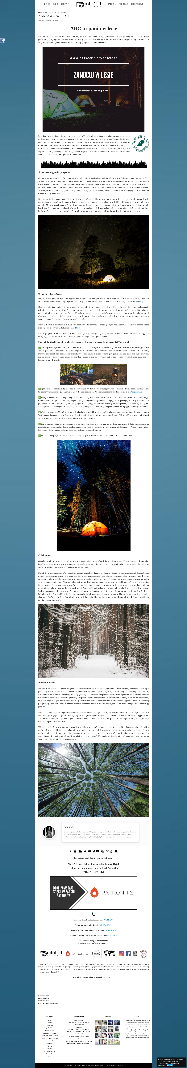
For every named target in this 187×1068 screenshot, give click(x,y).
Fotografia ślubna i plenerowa (49, 1038)
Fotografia (47, 12)
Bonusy (50, 1022)
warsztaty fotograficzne (132, 1031)
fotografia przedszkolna (132, 1022)
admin (56, 20)
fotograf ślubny (142, 1026)
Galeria (112, 4)
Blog (55, 4)
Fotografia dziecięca (50, 1028)
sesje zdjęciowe (133, 1030)
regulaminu (137, 392)
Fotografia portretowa (49, 1033)
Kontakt (65, 4)
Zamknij (169, 1065)
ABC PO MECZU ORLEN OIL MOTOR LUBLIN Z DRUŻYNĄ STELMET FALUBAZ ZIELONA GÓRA (79, 1032)
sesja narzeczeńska (140, 1028)
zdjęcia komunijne (130, 1035)
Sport (49, 1056)
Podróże (123, 4)
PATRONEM (112, 935)
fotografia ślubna (129, 1024)
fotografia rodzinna (144, 1022)
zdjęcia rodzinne (136, 1037)
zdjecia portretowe (143, 1031)
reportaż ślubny (130, 1028)
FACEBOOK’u (110, 930)
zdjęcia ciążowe (138, 1033)
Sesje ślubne (50, 1054)
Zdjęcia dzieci (146, 1033)
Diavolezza (79, 1027)
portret (148, 1026)
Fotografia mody (49, 1030)
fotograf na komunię (139, 1024)
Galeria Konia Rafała (50, 1041)
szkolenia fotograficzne (144, 1030)
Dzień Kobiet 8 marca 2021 (48, 1002)
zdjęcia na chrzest (140, 1035)
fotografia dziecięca (130, 1020)
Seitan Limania (43, 997)
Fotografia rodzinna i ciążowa (49, 1035)
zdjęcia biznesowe (129, 1033)
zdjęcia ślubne (145, 1037)
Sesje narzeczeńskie (50, 1051)
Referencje (137, 4)
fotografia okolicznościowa (143, 1020)
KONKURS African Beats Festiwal (79, 1036)
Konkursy (49, 1043)
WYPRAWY (109, 920)
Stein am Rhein (78, 1020)
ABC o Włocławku (79, 1039)
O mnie (47, 4)
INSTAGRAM (106, 925)
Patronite (55, 12)
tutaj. (141, 301)
